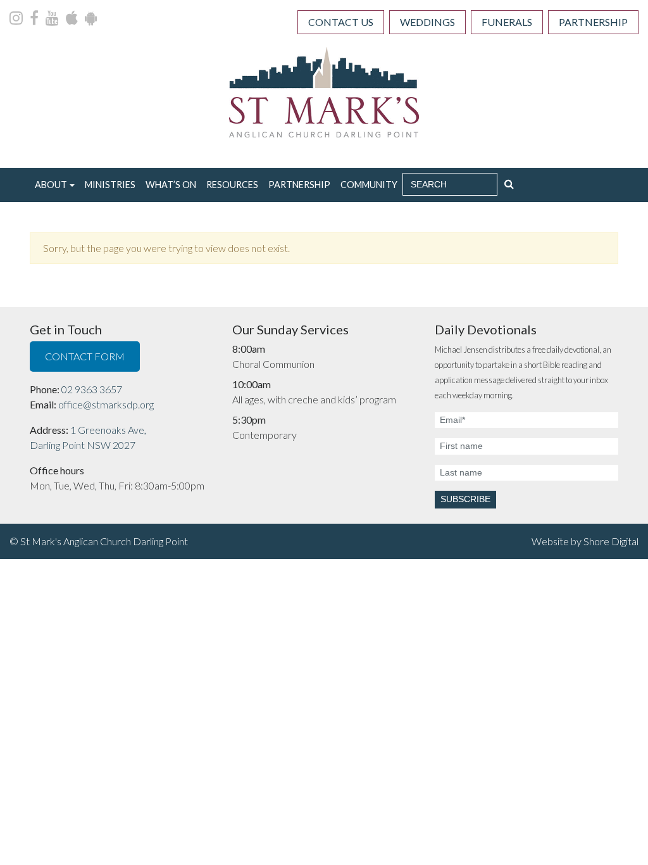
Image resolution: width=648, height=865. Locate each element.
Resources (232, 184)
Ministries (110, 184)
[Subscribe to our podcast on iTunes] (73, 19)
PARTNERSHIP (299, 184)
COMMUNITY (368, 184)
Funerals (507, 22)
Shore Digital (611, 541)
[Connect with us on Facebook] (35, 19)
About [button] (51, 184)
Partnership (593, 22)
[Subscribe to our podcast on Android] (91, 19)
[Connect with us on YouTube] (53, 19)
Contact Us (340, 22)
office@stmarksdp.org (106, 404)
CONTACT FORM (85, 356)
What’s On (171, 184)
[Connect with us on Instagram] (17, 19)
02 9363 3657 (91, 389)
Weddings (427, 22)
